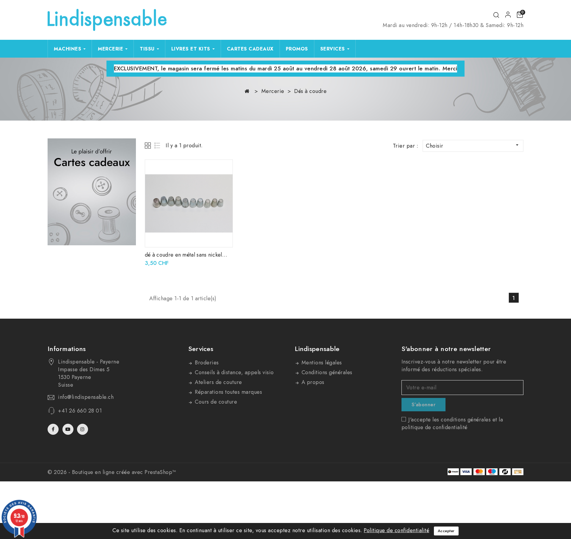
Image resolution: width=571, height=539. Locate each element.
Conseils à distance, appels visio (233, 372)
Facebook (54, 429)
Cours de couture (215, 402)
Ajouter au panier (224, 170)
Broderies (206, 362)
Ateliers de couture (217, 382)
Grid (148, 145)
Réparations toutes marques (227, 392)
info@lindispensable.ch (86, 397)
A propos (312, 382)
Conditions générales (326, 372)
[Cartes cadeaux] (92, 191)
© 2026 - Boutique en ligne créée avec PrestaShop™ (112, 472)
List (157, 145)
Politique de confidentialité (396, 530)
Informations (67, 348)
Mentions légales (321, 362)
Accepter (446, 531)
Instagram (83, 429)
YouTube (68, 429)
